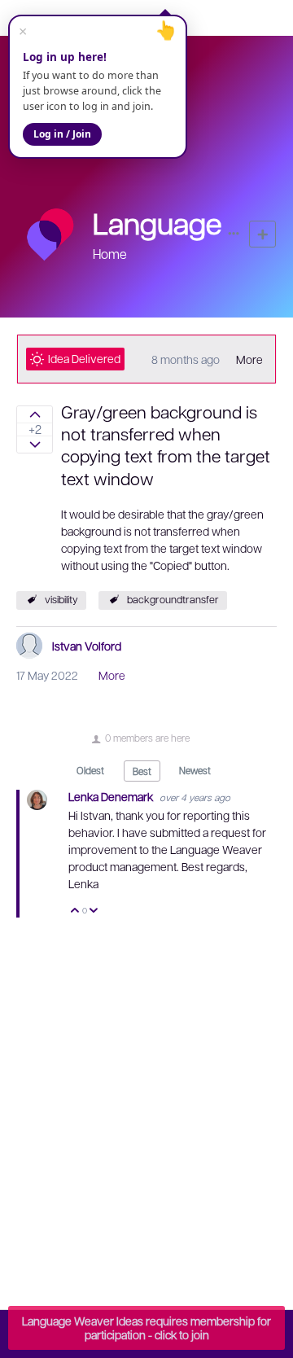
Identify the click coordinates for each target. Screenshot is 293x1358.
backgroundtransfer (173, 599)
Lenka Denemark (111, 796)
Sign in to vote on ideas (34, 414)
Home (110, 253)
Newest (195, 770)
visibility (61, 599)
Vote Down (94, 911)
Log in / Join (62, 134)
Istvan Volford (86, 645)
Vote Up (75, 911)
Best (142, 771)
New (262, 234)
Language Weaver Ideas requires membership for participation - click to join (146, 1327)
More (249, 359)
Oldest (90, 770)
